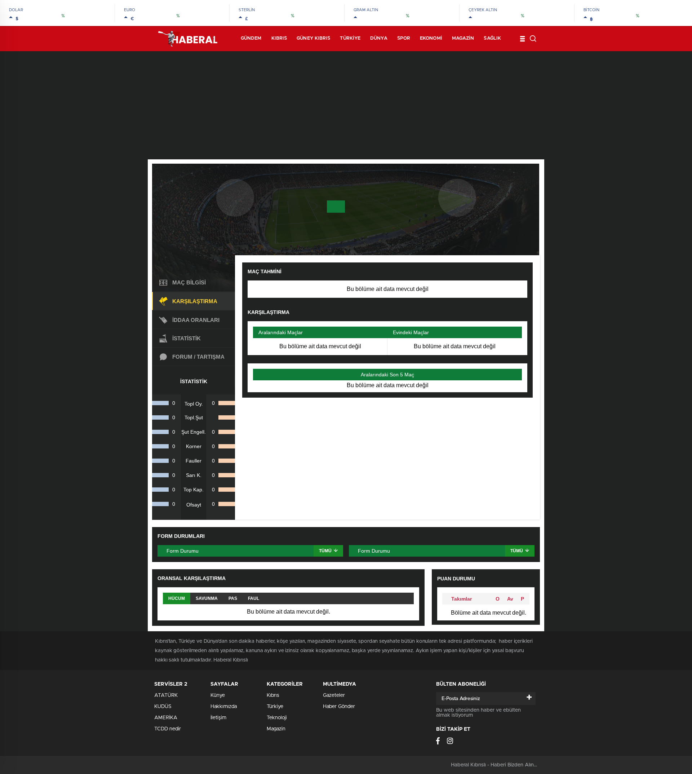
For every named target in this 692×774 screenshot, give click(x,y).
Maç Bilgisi (189, 282)
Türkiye (350, 38)
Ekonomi (431, 38)
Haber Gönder (339, 706)
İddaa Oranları (195, 320)
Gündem (251, 38)
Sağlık (492, 38)
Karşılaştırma (194, 301)
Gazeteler (334, 695)
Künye (217, 695)
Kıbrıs (279, 38)
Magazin (463, 38)
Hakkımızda (223, 706)
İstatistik (186, 338)
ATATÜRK (166, 695)
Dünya (378, 38)
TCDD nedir (167, 728)
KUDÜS (163, 706)
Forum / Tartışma (198, 357)
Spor (403, 38)
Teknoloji (277, 717)
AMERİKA (165, 717)
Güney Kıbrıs (313, 38)
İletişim (218, 717)
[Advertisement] (346, 105)
